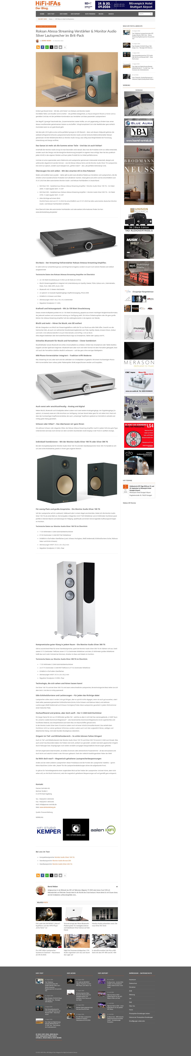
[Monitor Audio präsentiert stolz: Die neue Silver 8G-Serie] (105, 914)
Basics (111, 14)
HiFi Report (75, 14)
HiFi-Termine (90, 14)
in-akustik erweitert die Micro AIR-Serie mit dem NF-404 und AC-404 (104, 951)
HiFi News (63, 14)
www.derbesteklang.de (47, 807)
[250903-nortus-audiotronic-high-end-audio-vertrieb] (139, 312)
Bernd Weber (46, 40)
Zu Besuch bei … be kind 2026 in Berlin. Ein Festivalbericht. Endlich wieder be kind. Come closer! (115, 985)
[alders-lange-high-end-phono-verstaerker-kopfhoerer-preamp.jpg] (139, 258)
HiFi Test (51, 14)
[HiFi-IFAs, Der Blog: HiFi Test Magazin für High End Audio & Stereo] (48, 5)
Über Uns (132, 1006)
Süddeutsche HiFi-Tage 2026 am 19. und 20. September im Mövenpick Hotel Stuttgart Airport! (142, 488)
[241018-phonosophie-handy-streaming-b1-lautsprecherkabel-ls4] (139, 447)
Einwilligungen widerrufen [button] (137, 1021)
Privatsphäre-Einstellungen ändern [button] (139, 1013)
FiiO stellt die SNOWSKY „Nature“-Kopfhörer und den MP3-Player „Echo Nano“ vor (48, 926)
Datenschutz (133, 983)
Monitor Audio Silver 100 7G (64, 857)
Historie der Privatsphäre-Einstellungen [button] (141, 1017)
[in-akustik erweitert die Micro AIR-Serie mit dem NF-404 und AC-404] (105, 941)
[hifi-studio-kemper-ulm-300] (49, 840)
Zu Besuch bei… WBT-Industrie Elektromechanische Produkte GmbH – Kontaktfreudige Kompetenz (115, 1019)
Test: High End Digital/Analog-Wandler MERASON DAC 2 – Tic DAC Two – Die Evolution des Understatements (142, 68)
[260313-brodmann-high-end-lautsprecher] (139, 204)
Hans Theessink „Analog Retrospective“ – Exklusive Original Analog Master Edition (143, 78)
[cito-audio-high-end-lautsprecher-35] (139, 474)
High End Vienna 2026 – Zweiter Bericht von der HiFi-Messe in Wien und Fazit (114, 996)
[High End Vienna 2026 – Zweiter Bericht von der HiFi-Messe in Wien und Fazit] (101, 993)
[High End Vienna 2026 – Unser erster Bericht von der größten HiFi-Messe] (101, 1004)
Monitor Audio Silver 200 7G (62, 864)
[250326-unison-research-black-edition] (139, 231)
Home (42, 14)
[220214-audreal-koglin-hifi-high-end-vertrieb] (139, 393)
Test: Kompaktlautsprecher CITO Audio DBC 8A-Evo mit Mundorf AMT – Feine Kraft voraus (142, 57)
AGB (130, 991)
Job (130, 998)
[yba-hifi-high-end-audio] (139, 142)
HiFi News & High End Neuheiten (46, 26)
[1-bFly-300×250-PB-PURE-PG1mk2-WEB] (139, 420)
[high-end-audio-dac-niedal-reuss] (139, 366)
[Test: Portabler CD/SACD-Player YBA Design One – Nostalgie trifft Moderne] (126, 45)
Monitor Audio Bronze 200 (61, 861)
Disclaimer (132, 987)
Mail (130, 1002)
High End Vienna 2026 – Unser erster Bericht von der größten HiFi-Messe (115, 1007)
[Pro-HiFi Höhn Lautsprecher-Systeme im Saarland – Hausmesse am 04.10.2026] (49, 941)
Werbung (132, 994)
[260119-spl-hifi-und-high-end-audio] (139, 285)
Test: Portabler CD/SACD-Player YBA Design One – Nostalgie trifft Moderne (142, 47)
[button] (38, 47)
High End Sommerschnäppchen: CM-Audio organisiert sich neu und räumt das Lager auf (77, 953)
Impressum (132, 979)
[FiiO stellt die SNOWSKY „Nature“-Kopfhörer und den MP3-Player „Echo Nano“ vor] (49, 914)
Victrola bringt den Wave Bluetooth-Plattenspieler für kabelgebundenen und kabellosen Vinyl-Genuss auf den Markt (77, 927)
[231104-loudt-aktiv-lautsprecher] (139, 339)
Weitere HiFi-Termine (129, 503)
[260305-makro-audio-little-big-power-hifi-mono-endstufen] (139, 115)
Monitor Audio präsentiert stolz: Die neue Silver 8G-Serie (104, 925)
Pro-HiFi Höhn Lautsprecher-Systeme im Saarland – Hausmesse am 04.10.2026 (48, 953)
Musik (101, 14)
